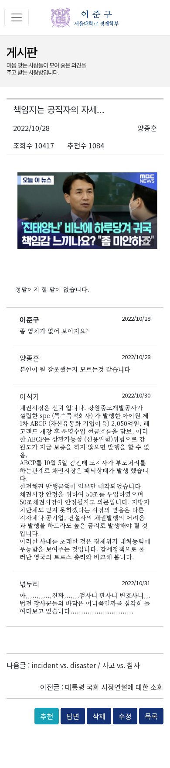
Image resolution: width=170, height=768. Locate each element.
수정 (125, 716)
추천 (46, 716)
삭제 (98, 716)
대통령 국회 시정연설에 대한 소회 (114, 687)
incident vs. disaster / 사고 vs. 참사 (85, 665)
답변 (72, 716)
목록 (151, 716)
